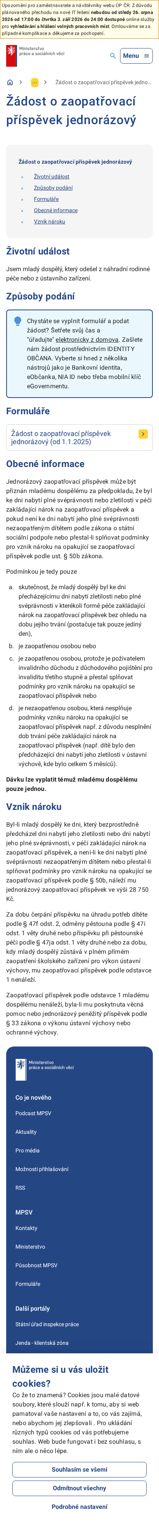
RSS (20, 1188)
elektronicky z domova (87, 339)
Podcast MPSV (33, 1113)
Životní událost (51, 176)
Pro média (27, 1150)
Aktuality (26, 1132)
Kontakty (26, 1228)
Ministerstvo (30, 1247)
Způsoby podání (53, 188)
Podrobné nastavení (79, 1506)
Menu (131, 55)
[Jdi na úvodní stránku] (35, 56)
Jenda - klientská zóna (42, 1343)
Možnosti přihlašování (41, 1169)
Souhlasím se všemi (79, 1469)
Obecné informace (56, 210)
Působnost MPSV (36, 1265)
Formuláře (46, 199)
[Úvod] (10, 82)
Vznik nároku (49, 221)
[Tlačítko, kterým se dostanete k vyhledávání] (113, 56)
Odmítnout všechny (79, 1488)
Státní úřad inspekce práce (47, 1324)
